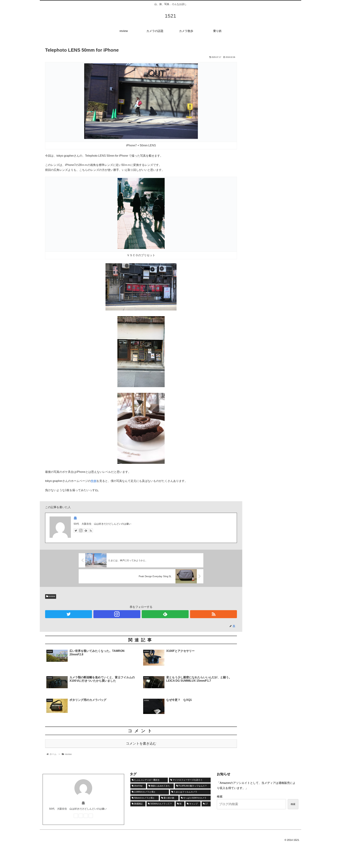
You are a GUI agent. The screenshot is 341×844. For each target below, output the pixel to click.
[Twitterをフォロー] (76, 530)
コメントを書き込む (141, 743)
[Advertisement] (273, 69)
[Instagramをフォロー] (81, 530)
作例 (93, 480)
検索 (220, 796)
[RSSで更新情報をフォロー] (91, 530)
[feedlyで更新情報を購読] (86, 530)
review (51, 596)
